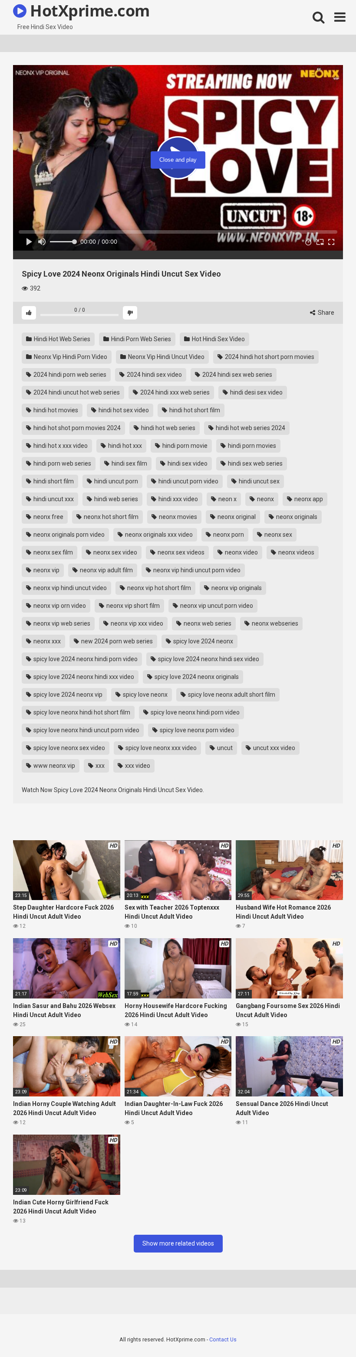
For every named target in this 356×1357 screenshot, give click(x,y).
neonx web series (206, 623)
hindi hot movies (55, 410)
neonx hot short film (110, 516)
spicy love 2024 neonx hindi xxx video (83, 676)
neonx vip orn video (59, 605)
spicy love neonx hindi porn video (194, 712)
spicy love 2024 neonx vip (67, 694)
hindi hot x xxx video (60, 445)
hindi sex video (187, 463)
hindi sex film (128, 463)
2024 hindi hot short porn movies (269, 356)
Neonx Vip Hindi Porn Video (70, 356)
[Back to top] (327, 1331)
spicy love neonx (145, 694)
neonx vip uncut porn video (216, 605)
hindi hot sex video (123, 410)
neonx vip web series (61, 623)
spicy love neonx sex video (68, 747)
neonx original (236, 516)
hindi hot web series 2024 (249, 427)
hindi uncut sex (258, 481)
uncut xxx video (273, 747)
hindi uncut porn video (187, 481)
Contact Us (223, 1339)
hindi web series (115, 499)
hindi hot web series (167, 427)
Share (325, 312)
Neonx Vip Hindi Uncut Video (165, 356)
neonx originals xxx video (158, 534)
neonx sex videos (180, 552)
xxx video (137, 765)
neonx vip (45, 570)
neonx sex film (52, 552)
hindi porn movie (184, 445)
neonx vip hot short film (158, 587)
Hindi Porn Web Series (140, 339)
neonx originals (296, 516)
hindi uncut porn (115, 481)
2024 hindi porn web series (69, 374)
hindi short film (53, 481)
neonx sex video (114, 552)
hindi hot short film (194, 410)
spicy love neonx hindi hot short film (81, 712)
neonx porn (228, 534)
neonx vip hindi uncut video (69, 587)
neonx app (308, 499)
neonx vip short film (132, 605)
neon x (227, 499)
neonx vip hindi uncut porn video (196, 570)
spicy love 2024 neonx (202, 641)
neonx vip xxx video (136, 623)
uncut (224, 747)
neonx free (47, 516)
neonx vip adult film (106, 570)
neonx (265, 499)
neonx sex (277, 534)
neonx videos (295, 552)
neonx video (241, 552)
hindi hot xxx (124, 445)
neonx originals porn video (68, 534)
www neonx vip (53, 765)
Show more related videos (178, 1243)
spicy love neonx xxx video (160, 747)
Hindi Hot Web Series (61, 339)
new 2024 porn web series (116, 641)
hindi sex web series (255, 463)
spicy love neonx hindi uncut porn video (85, 730)
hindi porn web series (61, 463)
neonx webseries (274, 623)
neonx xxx (46, 641)
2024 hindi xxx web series (174, 392)
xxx (99, 765)
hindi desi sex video (256, 392)
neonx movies (177, 516)
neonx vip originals (236, 587)
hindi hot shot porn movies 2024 (76, 427)
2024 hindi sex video (153, 374)
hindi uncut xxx (53, 499)
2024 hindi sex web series (236, 374)
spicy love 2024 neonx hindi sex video (208, 659)
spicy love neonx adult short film (231, 694)
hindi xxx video (177, 499)
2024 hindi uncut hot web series (76, 392)
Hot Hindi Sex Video (218, 339)
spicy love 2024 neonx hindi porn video (85, 659)
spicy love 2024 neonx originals (196, 676)
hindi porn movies (251, 445)
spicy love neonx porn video (196, 730)
